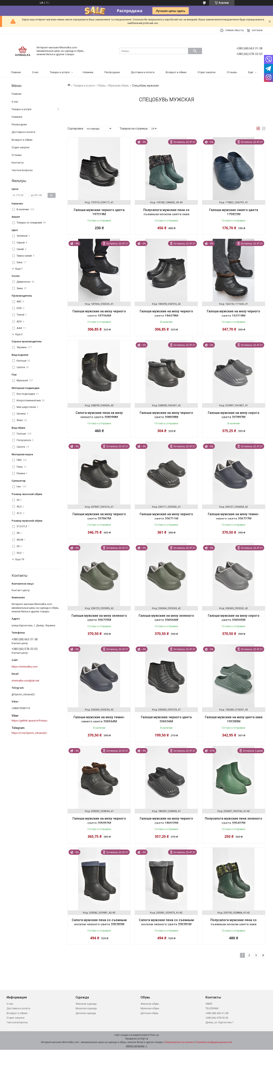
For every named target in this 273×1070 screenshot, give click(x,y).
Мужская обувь (119, 85)
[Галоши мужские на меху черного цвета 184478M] (166, 270)
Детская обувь (149, 1013)
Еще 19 (19, 559)
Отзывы (232, 72)
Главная (16, 72)
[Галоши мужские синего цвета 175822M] (233, 168)
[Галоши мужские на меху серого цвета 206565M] (233, 574)
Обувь (102, 85)
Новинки (88, 72)
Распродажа (112, 72)
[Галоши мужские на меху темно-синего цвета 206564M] (99, 676)
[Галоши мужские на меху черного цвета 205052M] (99, 777)
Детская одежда (86, 1013)
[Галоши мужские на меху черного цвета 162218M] (233, 270)
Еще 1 (19, 268)
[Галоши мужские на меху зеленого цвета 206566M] (166, 574)
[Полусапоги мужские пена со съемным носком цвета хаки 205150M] (233, 879)
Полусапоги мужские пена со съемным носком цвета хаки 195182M (166, 214)
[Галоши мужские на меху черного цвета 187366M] (99, 270)
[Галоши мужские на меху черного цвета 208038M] (166, 371)
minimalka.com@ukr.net (25, 680)
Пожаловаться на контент (179, 1042)
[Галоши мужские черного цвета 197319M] (99, 168)
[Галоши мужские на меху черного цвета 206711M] (166, 473)
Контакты (18, 162)
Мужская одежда (86, 1008)
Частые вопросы (22, 170)
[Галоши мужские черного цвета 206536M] (166, 676)
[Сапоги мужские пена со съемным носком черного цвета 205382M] (99, 879)
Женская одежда (86, 1003)
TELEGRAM (211, 1008)
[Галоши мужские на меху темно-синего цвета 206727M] (233, 473)
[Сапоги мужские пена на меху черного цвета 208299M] (99, 371)
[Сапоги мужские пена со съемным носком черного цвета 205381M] (166, 879)
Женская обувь (149, 1003)
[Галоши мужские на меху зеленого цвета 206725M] (99, 574)
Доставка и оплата (142, 72)
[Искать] (195, 51)
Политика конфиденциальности (214, 1042)
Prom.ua (154, 1035)
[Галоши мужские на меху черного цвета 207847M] (99, 473)
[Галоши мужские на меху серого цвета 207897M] (233, 371)
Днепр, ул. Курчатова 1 (219, 1022)
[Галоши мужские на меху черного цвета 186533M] (166, 777)
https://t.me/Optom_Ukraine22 (29, 732)
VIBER (208, 1003)
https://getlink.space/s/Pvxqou (29, 720)
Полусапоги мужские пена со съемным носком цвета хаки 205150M (233, 924)
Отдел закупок (207, 72)
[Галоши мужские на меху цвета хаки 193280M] (233, 676)
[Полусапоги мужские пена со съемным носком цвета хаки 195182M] (166, 168)
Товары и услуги (60, 72)
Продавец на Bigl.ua (136, 1038)
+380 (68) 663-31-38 (216, 1013)
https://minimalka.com (25, 666)
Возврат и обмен (176, 72)
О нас (35, 72)
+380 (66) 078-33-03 (216, 1017)
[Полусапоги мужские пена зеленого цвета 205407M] (233, 777)
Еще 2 (19, 334)
